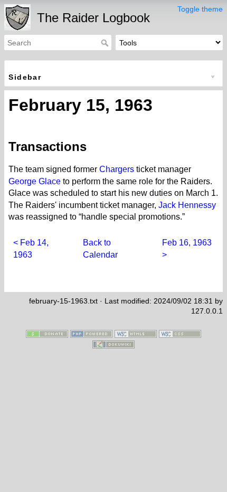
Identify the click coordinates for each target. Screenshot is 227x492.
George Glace (34, 181)
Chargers (116, 169)
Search (106, 42)
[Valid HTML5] (136, 333)
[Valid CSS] (180, 333)
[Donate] (47, 333)
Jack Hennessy (187, 205)
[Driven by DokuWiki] (113, 343)
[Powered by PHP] (91, 333)
